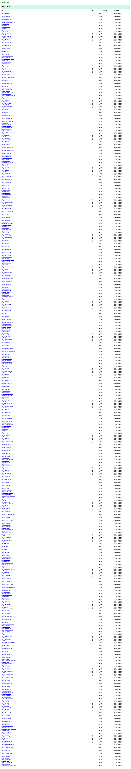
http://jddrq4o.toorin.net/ (6, 560)
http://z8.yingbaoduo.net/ (6, 707)
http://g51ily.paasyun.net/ (6, 619)
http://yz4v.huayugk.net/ (6, 244)
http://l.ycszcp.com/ (5, 706)
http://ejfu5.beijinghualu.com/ (7, 165)
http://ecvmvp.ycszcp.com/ (7, 33)
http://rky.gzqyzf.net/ (5, 727)
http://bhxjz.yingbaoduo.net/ (7, 107)
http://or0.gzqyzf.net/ (5, 745)
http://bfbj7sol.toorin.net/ (6, 468)
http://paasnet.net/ (5, 429)
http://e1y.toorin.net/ (5, 214)
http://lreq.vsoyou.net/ (5, 279)
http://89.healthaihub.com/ (6, 701)
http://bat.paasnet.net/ (5, 301)
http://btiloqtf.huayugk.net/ (6, 444)
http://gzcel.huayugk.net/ (6, 480)
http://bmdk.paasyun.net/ (6, 182)
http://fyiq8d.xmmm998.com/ (7, 558)
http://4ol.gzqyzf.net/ (5, 549)
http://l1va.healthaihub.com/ (7, 284)
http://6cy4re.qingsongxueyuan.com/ (8, 605)
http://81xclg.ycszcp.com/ (6, 380)
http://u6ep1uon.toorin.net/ (6, 578)
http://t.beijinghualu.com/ (6, 238)
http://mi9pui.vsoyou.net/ (6, 715)
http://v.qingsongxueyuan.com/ (7, 278)
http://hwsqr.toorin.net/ (6, 450)
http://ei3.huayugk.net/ (6, 535)
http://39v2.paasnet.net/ (6, 555)
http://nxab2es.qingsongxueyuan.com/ (9, 660)
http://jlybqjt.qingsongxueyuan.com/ (8, 59)
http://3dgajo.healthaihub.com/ (7, 83)
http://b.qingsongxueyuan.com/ (7, 532)
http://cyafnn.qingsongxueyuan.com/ (8, 351)
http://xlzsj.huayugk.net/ (6, 391)
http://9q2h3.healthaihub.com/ (7, 753)
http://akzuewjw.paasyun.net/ (7, 127)
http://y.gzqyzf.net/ (5, 112)
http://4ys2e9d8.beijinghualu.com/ (8, 183)
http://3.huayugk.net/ (5, 409)
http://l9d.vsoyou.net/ (5, 730)
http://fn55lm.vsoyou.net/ (6, 298)
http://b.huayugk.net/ (5, 25)
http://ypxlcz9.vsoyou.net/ (6, 697)
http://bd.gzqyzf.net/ (5, 258)
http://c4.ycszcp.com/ (5, 506)
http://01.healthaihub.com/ (6, 735)
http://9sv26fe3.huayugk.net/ (7, 680)
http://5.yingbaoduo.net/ (6, 16)
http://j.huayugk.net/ (5, 572)
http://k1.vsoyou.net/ (5, 188)
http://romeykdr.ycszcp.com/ (7, 669)
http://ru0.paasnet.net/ (6, 246)
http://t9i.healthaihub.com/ (6, 156)
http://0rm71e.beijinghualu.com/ (7, 439)
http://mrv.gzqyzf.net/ (5, 331)
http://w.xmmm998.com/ (6, 448)
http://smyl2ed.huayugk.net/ (7, 171)
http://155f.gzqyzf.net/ (5, 675)
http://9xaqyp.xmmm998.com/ (7, 631)
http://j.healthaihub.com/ (6, 302)
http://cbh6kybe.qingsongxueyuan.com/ (9, 150)
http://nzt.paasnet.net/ (5, 610)
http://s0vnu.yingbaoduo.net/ (7, 654)
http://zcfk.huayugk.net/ (6, 43)
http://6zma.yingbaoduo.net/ (7, 741)
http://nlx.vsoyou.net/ (5, 748)
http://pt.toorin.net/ (5, 269)
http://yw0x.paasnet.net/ (6, 592)
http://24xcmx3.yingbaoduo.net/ (7, 671)
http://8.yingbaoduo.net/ (6, 544)
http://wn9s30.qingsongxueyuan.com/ (8, 514)
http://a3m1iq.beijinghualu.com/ (7, 421)
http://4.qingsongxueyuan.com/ (7, 168)
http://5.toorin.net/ (5, 505)
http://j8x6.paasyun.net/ (6, 200)
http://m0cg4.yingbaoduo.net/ (7, 418)
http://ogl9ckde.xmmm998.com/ (7, 121)
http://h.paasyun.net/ (5, 365)
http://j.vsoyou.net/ (5, 60)
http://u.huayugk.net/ (5, 354)
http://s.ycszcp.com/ (5, 488)
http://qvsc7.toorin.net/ (6, 159)
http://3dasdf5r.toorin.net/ (6, 360)
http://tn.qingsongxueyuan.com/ (7, 406)
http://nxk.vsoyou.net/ (5, 662)
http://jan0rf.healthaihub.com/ (7, 648)
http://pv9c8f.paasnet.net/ (6, 136)
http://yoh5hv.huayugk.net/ (6, 62)
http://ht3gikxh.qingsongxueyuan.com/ (8, 22)
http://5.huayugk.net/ (5, 226)
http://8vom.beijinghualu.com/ (7, 474)
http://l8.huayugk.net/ (5, 135)
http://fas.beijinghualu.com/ (6, 129)
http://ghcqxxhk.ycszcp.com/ (7, 579)
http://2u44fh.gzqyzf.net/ (6, 39)
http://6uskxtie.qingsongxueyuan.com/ (8, 113)
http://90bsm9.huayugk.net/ (7, 608)
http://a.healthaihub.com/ (6, 430)
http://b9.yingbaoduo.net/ (6, 759)
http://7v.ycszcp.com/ (5, 739)
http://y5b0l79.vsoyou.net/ (6, 643)
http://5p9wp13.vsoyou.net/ (6, 570)
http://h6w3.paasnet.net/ (6, 173)
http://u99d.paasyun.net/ (6, 438)
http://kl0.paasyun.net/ (6, 742)
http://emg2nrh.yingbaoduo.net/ (7, 162)
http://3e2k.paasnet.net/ (6, 410)
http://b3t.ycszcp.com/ (6, 724)
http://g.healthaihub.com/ (6, 375)
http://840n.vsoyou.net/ (6, 261)
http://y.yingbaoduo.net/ (6, 453)
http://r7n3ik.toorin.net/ (6, 49)
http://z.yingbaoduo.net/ (6, 217)
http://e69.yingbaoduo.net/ (6, 471)
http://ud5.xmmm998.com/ (6, 194)
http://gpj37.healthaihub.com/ (7, 465)
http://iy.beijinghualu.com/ (6, 710)
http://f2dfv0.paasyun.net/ (6, 36)
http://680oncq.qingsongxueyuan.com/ (9, 477)
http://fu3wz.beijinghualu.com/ (7, 403)
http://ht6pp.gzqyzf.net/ (6, 640)
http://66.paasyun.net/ (5, 528)
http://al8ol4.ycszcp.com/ (6, 197)
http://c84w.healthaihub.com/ (7, 575)
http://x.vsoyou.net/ (5, 334)
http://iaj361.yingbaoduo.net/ (7, 290)
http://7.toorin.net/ (5, 31)
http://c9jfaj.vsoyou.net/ (6, 133)
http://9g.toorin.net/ (5, 86)
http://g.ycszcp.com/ (5, 270)
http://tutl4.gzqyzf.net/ (5, 185)
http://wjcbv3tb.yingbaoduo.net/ (7, 400)
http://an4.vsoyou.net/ (5, 97)
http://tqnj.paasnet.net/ (6, 733)
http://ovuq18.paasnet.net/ (6, 500)
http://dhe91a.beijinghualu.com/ (7, 584)
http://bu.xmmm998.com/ (6, 249)
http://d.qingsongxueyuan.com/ (7, 333)
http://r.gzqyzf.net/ (5, 313)
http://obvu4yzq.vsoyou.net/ (7, 42)
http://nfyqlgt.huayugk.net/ (6, 645)
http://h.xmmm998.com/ (6, 66)
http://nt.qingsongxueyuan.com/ (7, 459)
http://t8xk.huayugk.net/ (6, 627)
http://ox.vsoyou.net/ (5, 206)
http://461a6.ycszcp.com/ (6, 142)
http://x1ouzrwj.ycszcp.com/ (7, 362)
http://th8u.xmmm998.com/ (6, 666)
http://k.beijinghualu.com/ (6, 384)
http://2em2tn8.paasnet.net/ (7, 700)
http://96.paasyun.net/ (5, 145)
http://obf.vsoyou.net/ (5, 170)
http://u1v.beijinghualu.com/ (6, 566)
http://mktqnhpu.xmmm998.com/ (7, 212)
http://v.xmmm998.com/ (6, 485)
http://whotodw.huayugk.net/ (7, 98)
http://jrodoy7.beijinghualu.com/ (7, 674)
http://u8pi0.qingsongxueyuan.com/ (8, 260)
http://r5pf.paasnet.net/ (6, 482)
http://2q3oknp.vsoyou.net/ (6, 407)
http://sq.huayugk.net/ (5, 716)
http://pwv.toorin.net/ (5, 378)
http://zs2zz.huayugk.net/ (6, 208)
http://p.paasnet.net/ (5, 228)
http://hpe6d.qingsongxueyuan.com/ (8, 241)
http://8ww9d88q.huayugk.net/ (7, 698)
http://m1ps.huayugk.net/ (6, 153)
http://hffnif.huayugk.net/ (6, 517)
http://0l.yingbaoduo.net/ (6, 436)
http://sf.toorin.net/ (5, 287)
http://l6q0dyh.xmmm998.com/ (7, 503)
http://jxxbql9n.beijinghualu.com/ (7, 692)
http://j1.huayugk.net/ (5, 427)
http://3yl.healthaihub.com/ (6, 101)
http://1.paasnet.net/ (5, 665)
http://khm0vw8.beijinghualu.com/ (8, 744)
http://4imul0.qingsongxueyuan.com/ (8, 132)
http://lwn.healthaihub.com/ (6, 229)
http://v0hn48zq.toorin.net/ (6, 13)
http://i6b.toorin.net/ (5, 633)
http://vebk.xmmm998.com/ (7, 413)
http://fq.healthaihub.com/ (6, 46)
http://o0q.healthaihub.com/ (6, 593)
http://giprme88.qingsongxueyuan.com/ (9, 729)
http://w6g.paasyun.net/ (6, 91)
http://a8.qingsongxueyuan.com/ (7, 441)
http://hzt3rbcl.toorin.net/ (6, 342)
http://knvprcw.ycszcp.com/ (7, 179)
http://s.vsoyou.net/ (5, 24)
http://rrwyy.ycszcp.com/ (6, 234)
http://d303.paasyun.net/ (6, 72)
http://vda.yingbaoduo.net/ (6, 126)
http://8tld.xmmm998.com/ (6, 467)
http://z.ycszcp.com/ (5, 343)
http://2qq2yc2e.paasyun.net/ (7, 164)
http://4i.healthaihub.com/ (6, 502)
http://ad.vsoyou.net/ (5, 461)
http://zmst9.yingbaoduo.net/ (7, 581)
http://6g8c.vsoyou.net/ (6, 497)
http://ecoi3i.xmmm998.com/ (7, 139)
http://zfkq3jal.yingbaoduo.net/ (7, 272)
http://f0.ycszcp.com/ (5, 561)
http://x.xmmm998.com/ (6, 11)
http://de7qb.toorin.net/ (6, 250)
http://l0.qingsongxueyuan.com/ (7, 223)
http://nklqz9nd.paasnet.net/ (7, 681)
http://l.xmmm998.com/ (6, 48)
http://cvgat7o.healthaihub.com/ (7, 630)
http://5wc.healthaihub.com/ (7, 447)
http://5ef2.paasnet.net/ (6, 282)
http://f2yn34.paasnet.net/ (6, 81)
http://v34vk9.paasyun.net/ (6, 255)
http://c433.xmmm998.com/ (7, 432)
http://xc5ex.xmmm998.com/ (7, 340)
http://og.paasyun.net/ (5, 761)
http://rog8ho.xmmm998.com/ (7, 359)
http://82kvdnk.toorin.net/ (6, 704)
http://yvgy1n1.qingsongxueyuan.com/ (9, 587)
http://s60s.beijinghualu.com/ (7, 657)
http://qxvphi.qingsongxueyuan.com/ (8, 496)
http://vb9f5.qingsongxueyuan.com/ (8, 695)
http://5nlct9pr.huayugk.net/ (6, 499)
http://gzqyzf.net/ (5, 567)
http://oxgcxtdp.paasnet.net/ (7, 718)
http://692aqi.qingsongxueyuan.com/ (8, 569)
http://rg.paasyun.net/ (5, 54)
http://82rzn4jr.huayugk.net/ (7, 663)
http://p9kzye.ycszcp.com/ (6, 634)
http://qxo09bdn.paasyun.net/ (7, 237)
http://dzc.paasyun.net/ (6, 328)
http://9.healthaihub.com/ (6, 28)
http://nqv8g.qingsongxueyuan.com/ (8, 314)
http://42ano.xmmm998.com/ (7, 30)
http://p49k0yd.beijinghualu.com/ (7, 110)
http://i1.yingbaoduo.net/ (6, 617)
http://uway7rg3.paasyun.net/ (7, 491)
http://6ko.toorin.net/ (5, 614)
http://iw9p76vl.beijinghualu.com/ (7, 547)
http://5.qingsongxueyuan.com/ (7, 296)
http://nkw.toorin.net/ (5, 232)
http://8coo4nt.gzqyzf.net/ (6, 512)
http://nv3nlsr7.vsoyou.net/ (6, 479)
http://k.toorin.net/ (5, 433)
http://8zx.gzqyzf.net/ (5, 295)
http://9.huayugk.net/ (5, 317)
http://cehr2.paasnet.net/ (6, 100)
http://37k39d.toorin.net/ (6, 668)
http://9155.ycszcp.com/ (6, 14)
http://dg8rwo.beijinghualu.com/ (7, 92)
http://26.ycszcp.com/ (5, 598)
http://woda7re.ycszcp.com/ (7, 106)
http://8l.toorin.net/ (5, 738)
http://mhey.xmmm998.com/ (7, 649)
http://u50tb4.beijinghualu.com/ (7, 147)
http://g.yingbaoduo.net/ (6, 144)
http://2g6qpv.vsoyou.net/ (6, 115)
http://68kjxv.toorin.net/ (6, 305)
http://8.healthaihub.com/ (6, 65)
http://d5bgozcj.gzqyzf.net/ (6, 494)
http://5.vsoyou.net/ (5, 607)
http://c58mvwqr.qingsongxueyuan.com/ (9, 642)
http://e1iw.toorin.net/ (5, 397)
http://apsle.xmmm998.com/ (7, 158)
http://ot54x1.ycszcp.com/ (6, 252)
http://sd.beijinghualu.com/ (6, 639)
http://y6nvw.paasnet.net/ (6, 45)
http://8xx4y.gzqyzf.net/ (6, 476)
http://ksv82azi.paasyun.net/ (7, 601)
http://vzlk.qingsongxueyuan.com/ (8, 40)
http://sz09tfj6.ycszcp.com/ (6, 416)
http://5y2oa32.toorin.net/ (6, 104)
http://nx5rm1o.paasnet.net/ (7, 118)
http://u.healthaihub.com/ (6, 193)
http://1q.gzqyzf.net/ (5, 458)
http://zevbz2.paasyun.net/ (6, 473)
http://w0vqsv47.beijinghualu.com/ (8, 37)
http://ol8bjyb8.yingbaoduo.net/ (7, 381)
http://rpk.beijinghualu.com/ (6, 311)
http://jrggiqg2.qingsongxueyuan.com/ (8, 77)
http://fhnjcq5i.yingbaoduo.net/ (7, 636)
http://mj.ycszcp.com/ (5, 307)
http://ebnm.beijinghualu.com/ (7, 74)
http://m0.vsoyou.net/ (5, 552)
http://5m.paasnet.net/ (5, 464)
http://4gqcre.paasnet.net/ (6, 628)
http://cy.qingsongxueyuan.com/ (7, 205)
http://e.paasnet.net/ (5, 374)
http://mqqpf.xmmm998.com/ (7, 613)
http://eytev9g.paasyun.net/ (7, 346)
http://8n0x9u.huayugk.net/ (6, 263)
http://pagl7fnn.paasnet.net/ (6, 537)
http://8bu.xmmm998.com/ (6, 304)
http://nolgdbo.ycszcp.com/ (6, 215)
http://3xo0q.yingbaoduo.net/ (7, 363)
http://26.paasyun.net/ (5, 709)
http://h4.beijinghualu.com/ (6, 220)
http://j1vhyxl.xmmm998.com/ (7, 395)
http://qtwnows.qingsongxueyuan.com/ (9, 765)
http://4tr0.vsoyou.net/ (6, 625)
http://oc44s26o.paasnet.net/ (7, 646)
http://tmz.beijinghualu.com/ (6, 293)
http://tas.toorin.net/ (5, 596)
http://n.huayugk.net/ (5, 299)
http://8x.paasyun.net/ (5, 582)
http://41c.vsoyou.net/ (5, 442)
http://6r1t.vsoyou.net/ (6, 316)
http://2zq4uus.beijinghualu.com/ (7, 348)
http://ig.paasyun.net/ (5, 546)
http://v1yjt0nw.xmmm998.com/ (7, 176)
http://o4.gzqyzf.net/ (5, 368)
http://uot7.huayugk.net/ (6, 80)
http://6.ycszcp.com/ (5, 543)
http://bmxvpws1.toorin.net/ (6, 324)
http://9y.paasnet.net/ (5, 209)
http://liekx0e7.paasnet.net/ (6, 319)
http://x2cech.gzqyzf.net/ (6, 167)
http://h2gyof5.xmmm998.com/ (7, 322)
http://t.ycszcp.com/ (5, 470)
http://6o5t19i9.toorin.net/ (6, 523)
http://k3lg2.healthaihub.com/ (7, 483)
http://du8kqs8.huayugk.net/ (7, 732)
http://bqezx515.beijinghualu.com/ (8, 529)
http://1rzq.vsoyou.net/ (6, 389)
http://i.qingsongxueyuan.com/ (7, 550)
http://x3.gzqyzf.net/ (5, 531)
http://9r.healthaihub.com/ (6, 247)
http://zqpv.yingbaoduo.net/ (6, 180)
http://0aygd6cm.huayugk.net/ (7, 372)
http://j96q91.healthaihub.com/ (7, 683)
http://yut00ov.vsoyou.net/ (6, 426)
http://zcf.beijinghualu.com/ (6, 456)
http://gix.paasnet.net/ (5, 751)
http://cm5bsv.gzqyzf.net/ (6, 94)
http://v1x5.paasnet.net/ (6, 573)
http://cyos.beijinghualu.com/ (7, 762)
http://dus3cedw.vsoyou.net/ (7, 371)
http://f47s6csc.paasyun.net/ (7, 383)
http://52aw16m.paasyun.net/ (7, 273)
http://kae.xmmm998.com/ (6, 103)
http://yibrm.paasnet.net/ (6, 191)
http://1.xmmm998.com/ (6, 377)
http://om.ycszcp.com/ (6, 525)
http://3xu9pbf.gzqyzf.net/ (6, 694)
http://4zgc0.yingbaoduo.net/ (7, 34)
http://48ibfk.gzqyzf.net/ (6, 75)
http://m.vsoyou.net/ (5, 243)
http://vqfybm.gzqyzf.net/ (6, 276)
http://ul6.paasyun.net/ (6, 672)
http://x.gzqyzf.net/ (5, 148)
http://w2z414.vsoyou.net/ (6, 534)
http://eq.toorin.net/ (5, 651)
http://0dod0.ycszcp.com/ (6, 124)
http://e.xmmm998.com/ (6, 703)
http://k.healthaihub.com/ (6, 412)
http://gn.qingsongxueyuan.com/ (7, 747)
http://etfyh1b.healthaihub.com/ (7, 520)
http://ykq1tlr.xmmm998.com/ (7, 721)
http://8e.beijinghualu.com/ (6, 275)
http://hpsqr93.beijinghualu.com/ (7, 202)
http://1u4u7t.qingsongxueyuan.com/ (8, 95)
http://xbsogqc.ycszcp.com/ (7, 325)
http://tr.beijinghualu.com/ (6, 511)
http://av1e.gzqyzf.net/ (6, 130)
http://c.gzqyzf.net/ (5, 622)
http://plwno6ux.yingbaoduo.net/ (7, 235)
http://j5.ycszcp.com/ (5, 51)
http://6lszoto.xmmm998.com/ (7, 540)
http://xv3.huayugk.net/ (6, 462)
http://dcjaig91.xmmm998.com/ (7, 684)
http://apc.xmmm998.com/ (6, 231)
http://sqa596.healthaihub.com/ (7, 394)
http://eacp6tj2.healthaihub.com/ (7, 611)
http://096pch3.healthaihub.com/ (7, 339)
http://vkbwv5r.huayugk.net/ (7, 281)
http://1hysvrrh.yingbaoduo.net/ (7, 563)
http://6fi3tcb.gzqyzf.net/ (6, 57)
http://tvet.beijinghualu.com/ (6, 19)
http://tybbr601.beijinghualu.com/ (7, 726)
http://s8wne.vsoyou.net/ (6, 515)
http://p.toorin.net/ (5, 196)
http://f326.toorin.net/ (5, 141)
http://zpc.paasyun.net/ (6, 564)
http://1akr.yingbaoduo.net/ (6, 327)
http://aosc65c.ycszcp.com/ (7, 616)
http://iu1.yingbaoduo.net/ (6, 71)
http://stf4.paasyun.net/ (6, 109)
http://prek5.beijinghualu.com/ (7, 602)
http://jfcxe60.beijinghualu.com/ (7, 366)
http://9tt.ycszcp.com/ (5, 69)
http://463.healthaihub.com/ (6, 357)
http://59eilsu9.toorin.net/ (6, 756)
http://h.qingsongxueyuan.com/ (7, 424)
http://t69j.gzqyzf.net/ (5, 386)
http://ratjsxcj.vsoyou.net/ (6, 78)
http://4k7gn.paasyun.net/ (6, 310)
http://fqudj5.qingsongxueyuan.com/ (8, 713)
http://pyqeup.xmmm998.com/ (7, 576)
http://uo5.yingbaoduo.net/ (6, 345)
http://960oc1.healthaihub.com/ (7, 266)
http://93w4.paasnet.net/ (6, 27)
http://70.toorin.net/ (5, 68)
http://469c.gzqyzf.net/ (6, 604)
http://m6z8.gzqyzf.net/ (6, 240)
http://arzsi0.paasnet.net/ (6, 337)
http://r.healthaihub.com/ (6, 138)
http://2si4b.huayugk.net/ (6, 336)
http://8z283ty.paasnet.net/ (6, 445)
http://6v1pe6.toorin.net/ (6, 415)
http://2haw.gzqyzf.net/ (6, 349)
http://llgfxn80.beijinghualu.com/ (7, 493)
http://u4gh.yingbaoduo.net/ (6, 526)
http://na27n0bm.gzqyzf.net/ (7, 712)
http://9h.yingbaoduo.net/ (6, 199)
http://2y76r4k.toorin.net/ (6, 686)
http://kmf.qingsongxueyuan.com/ (8, 369)
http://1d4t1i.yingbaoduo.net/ (7, 89)
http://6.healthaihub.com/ (6, 174)
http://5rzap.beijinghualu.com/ (7, 257)
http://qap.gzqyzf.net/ (5, 659)
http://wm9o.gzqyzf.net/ (6, 764)
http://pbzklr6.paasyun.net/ (6, 401)
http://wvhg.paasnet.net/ (6, 63)
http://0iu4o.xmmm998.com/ (7, 595)
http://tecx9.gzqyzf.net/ (6, 203)
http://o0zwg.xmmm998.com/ (7, 736)
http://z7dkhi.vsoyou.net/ (6, 225)
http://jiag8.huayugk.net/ (6, 750)
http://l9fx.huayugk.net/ (6, 590)
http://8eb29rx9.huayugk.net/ (7, 116)
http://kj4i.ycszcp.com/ (6, 435)
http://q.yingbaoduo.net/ (6, 508)
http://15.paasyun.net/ (5, 292)
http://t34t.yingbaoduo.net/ (6, 689)
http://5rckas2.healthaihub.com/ (7, 211)
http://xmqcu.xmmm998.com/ (7, 267)
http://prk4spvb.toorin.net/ (6, 177)
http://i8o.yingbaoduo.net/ (6, 308)
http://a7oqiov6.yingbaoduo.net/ (7, 599)
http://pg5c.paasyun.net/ (6, 637)
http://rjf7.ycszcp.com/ (6, 161)
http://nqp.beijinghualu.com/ (6, 330)
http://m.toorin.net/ (5, 541)
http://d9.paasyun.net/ (5, 509)
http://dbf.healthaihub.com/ (6, 538)
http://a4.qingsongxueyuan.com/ (7, 677)
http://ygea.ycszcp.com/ (6, 398)
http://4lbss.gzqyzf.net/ (6, 404)
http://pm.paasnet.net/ (5, 392)
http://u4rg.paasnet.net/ (6, 264)
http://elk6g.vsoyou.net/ (6, 678)
